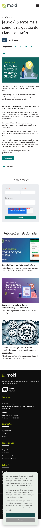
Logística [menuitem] (5, 434)
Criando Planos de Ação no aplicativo (18, 265)
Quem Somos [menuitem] (6, 472)
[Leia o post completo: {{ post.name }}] (20, 250)
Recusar (20, 520)
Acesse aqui (8, 158)
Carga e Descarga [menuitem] (7, 450)
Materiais (10, 167)
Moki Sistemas (13, 40)
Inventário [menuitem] (5, 453)
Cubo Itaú (11, 391)
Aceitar (20, 515)
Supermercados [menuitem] (7, 431)
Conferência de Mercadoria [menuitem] (11, 456)
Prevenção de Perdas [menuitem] (9, 459)
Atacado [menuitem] (4, 437)
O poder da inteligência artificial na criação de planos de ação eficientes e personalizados (19, 350)
